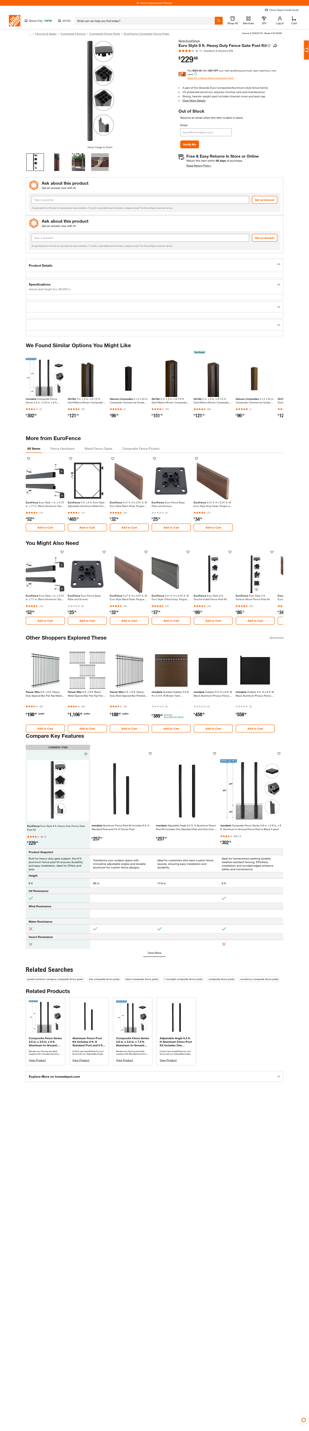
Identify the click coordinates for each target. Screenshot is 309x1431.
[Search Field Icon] (219, 21)
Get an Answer (264, 199)
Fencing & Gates (46, 33)
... (29, 34)
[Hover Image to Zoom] (100, 92)
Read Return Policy (198, 165)
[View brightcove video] (100, 162)
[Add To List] (269, 46)
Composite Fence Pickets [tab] (141, 448)
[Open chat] (306, 50)
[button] (154, 265)
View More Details (194, 100)
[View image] (35, 162)
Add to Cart (45, 527)
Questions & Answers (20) (218, 50)
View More (154, 952)
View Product (37, 1060)
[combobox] (145, 20)
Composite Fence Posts (104, 33)
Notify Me (189, 144)
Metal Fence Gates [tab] (98, 448)
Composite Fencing (72, 33)
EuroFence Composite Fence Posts (146, 33)
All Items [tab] (33, 448)
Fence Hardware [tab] (62, 448)
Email (184, 125)
